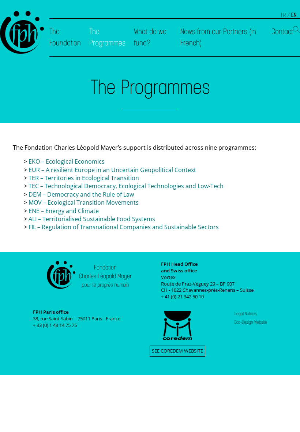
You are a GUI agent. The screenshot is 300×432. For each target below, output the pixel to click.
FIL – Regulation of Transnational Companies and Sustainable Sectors (124, 227)
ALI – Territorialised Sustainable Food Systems (92, 219)
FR (283, 15)
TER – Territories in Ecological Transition (84, 178)
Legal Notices (246, 313)
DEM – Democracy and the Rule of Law (81, 194)
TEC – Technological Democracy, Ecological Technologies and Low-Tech (126, 186)
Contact (282, 31)
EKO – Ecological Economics (67, 161)
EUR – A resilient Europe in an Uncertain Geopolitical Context (112, 170)
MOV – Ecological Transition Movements (84, 202)
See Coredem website (177, 350)
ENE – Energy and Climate (64, 211)
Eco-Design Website (251, 322)
